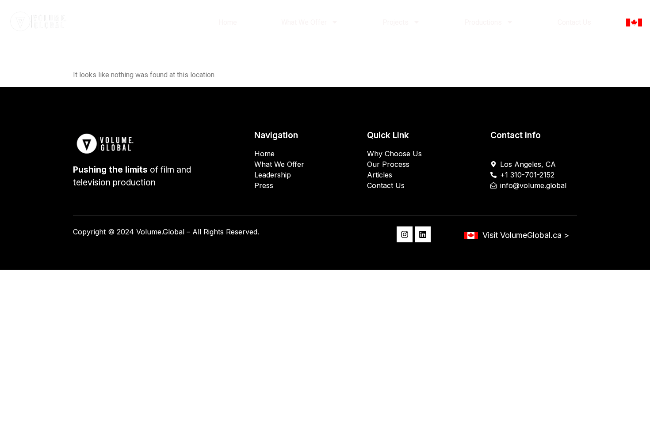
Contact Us (574, 22)
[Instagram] (405, 234)
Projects (395, 22)
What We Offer (304, 22)
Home (227, 22)
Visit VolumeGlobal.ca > (525, 235)
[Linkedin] (423, 234)
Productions (483, 22)
